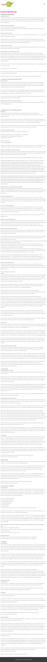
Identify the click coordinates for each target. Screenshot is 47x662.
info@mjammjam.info (7, 142)
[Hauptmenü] (44, 4)
